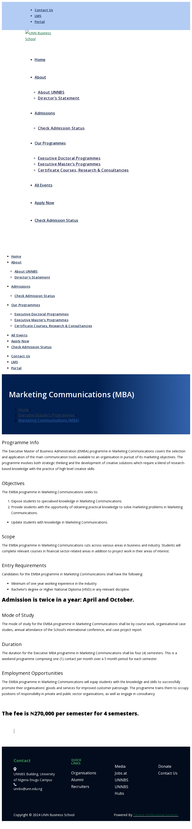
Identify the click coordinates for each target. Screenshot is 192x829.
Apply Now (20, 341)
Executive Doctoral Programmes (42, 314)
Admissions (20, 286)
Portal (40, 21)
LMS (38, 16)
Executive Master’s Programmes (41, 320)
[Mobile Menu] (26, 241)
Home (16, 256)
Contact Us (44, 10)
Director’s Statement (32, 277)
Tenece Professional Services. (155, 815)
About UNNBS (26, 271)
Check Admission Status (35, 296)
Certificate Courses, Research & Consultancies (53, 326)
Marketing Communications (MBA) (48, 420)
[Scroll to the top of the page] (3, 824)
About (16, 262)
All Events (19, 335)
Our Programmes (25, 305)
